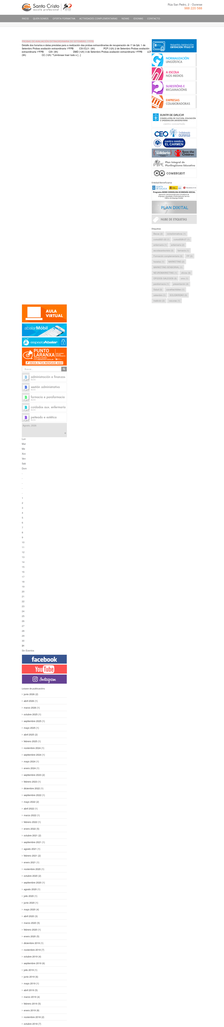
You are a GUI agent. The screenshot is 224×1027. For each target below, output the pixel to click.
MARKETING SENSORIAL (167, 267)
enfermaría (160, 244)
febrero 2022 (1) (32, 822)
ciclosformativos (176, 233)
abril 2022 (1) (31, 808)
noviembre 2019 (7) (34, 949)
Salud (157, 289)
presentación (180, 283)
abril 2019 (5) (31, 990)
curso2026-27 (182, 239)
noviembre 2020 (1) (34, 869)
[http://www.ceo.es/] (174, 132)
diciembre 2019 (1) (33, 943)
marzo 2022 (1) (32, 815)
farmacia (183, 250)
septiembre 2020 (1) (34, 882)
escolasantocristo (163, 250)
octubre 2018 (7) (32, 1023)
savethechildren (175, 289)
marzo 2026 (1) (32, 707)
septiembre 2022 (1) (34, 795)
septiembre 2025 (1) (34, 721)
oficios (186, 272)
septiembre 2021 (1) (34, 842)
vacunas (174, 300)
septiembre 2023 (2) (34, 774)
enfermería (177, 244)
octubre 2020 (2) (32, 875)
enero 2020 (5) (31, 936)
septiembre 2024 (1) (34, 754)
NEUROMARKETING (165, 272)
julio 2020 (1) (30, 896)
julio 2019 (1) (30, 970)
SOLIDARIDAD (178, 295)
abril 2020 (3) (31, 916)
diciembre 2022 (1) (33, 788)
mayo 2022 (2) (31, 801)
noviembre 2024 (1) (34, 748)
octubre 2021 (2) (32, 835)
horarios (158, 261)
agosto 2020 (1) (32, 889)
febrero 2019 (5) (32, 1003)
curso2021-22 (161, 239)
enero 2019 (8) (31, 1010)
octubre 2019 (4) (32, 956)
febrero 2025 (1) (32, 741)
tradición (159, 300)
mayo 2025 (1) (31, 727)
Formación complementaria (167, 256)
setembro (159, 295)
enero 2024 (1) (31, 768)
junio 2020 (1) (31, 902)
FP (190, 256)
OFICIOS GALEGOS (165, 278)
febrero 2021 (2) (32, 855)
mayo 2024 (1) (31, 761)
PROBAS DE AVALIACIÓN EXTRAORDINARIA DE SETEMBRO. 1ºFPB (58, 41)
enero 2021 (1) (31, 862)
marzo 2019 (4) (32, 996)
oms (184, 278)
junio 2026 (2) (31, 694)
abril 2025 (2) (31, 734)
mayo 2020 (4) (31, 909)
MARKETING (176, 261)
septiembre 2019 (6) (34, 963)
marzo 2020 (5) (32, 922)
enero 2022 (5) (31, 828)
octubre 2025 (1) (32, 714)
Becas (158, 233)
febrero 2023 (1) (32, 781)
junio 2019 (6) (31, 976)
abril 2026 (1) (31, 700)
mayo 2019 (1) (31, 983)
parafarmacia (161, 283)
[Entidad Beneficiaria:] (174, 192)
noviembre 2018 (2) (34, 1017)
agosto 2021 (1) (32, 848)
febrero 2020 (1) (32, 929)
